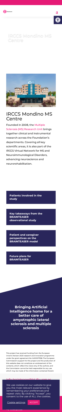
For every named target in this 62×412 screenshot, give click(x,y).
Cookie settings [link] (16, 402)
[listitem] (31, 144)
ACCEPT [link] (34, 402)
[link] (58, 20)
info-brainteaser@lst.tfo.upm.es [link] (28, 379)
